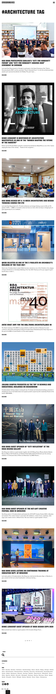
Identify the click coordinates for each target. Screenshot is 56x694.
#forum (50, 673)
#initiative (13, 675)
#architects (13, 669)
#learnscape (41, 675)
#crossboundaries (39, 671)
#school (14, 677)
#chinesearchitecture (18, 671)
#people (51, 675)
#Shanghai (19, 677)
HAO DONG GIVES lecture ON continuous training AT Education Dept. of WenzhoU (25, 572)
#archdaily (8, 669)
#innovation (18, 675)
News (3, 663)
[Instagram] (5, 684)
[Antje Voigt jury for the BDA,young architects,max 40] (28, 302)
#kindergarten (24, 675)
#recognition (8, 677)
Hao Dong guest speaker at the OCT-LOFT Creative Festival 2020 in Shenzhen (24, 510)
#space (37, 677)
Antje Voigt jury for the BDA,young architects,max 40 (27, 325)
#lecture (46, 675)
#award (33, 669)
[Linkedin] (8, 684)
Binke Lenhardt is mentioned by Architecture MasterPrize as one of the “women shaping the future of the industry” (27, 140)
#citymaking (26, 671)
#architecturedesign (27, 669)
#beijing (42, 669)
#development (14, 673)
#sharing (24, 677)
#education (20, 673)
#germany (8, 675)
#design (8, 673)
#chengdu (47, 669)
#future (3, 675)
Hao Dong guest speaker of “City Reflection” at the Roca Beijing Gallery (25, 447)
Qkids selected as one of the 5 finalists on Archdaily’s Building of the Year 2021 (27, 263)
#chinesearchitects (9, 671)
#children (52, 669)
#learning (36, 675)
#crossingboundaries (48, 671)
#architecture (19, 669)
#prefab (3, 677)
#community (32, 671)
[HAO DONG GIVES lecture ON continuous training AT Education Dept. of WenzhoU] (28, 548)
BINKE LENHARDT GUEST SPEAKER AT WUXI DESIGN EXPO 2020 (27, 626)
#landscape (30, 675)
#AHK (3, 669)
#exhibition (31, 673)
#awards (37, 669)
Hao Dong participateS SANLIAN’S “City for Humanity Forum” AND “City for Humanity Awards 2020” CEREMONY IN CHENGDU (26, 63)
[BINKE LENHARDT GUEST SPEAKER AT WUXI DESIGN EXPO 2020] (28, 606)
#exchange (25, 673)
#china (3, 671)
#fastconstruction (37, 673)
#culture (3, 673)
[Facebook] (3, 684)
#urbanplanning (43, 677)
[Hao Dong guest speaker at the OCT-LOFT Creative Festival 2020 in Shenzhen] (28, 486)
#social (33, 677)
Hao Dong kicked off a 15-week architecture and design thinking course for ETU (28, 202)
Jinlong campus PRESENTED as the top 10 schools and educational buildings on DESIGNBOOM (26, 385)
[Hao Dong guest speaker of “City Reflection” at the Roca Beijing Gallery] (28, 423)
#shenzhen (29, 677)
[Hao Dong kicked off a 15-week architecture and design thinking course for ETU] (28, 178)
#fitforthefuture (45, 673)
